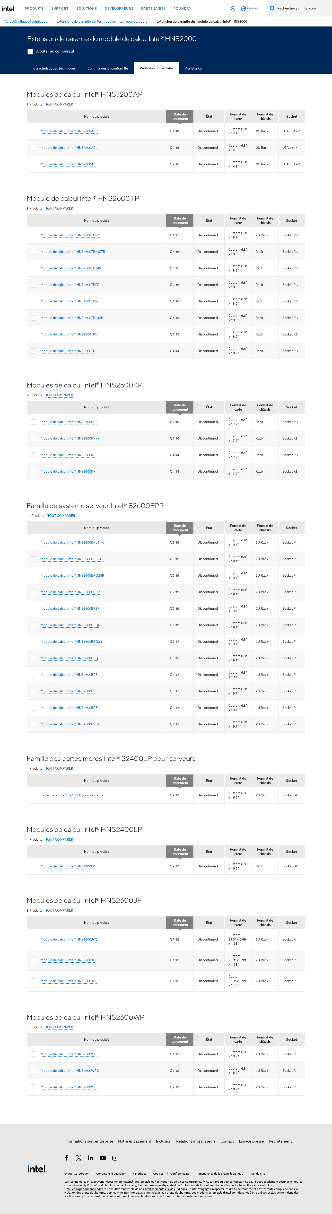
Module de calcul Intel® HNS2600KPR (69, 422)
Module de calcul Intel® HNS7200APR (69, 131)
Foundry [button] (183, 8)
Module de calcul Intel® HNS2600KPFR (70, 438)
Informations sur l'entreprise (88, 1141)
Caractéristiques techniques (54, 68)
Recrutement (280, 1141)
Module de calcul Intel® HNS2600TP (68, 351)
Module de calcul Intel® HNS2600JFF (69, 981)
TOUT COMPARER (59, 104)
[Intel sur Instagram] (115, 1158)
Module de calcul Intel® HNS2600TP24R (71, 268)
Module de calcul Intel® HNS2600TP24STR (73, 251)
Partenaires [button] (153, 8)
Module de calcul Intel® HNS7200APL (69, 147)
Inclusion (163, 1141)
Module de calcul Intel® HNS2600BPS (69, 691)
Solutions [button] (86, 8)
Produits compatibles (157, 68)
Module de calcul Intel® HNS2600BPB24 (71, 724)
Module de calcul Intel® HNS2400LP (68, 866)
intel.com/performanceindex (84, 1189)
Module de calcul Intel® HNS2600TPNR (70, 235)
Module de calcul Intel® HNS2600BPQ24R (72, 575)
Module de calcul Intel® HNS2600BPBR (70, 592)
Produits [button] (34, 8)
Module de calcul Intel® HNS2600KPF (69, 455)
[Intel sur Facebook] (66, 1158)
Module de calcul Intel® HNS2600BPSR (70, 608)
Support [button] (60, 8)
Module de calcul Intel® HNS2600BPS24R (72, 559)
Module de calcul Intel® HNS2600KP (68, 471)
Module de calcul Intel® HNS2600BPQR (70, 625)
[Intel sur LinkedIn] (91, 1158)
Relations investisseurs (196, 1141)
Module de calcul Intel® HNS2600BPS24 (71, 674)
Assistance (193, 68)
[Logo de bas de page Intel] (37, 1168)
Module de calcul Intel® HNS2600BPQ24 (71, 641)
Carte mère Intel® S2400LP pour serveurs (72, 795)
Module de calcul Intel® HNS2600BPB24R (72, 542)
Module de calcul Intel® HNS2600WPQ (70, 1070)
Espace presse (251, 1141)
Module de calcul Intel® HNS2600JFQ (69, 939)
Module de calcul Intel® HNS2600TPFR (70, 284)
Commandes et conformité (107, 68)
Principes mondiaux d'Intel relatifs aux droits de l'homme (153, 1192)
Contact (227, 1141)
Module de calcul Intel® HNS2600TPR (69, 301)
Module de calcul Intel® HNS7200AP (68, 164)
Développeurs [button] (119, 8)
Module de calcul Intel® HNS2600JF (68, 960)
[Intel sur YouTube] (103, 1158)
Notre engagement (134, 1141)
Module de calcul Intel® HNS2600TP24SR (72, 318)
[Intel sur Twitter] (79, 1158)
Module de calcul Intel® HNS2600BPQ (69, 658)
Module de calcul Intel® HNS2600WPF (69, 1087)
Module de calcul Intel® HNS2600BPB (69, 707)
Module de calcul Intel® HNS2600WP (68, 1054)
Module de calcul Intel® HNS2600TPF (69, 334)
